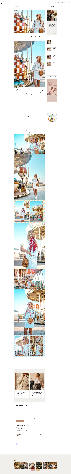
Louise (20, 434)
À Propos (54, 2)
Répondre (41, 427)
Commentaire (18, 409)
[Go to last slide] (16, 385)
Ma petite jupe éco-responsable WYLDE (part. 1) (38, 365)
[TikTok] (16, 6)
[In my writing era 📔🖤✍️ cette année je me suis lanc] (24, 465)
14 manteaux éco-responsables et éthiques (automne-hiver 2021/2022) (21, 393)
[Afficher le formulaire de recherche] (49, 6)
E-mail (26, 418)
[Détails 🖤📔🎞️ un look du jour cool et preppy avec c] (53, 465)
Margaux (19, 427)
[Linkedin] (18, 6)
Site (35, 418)
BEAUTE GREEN (63, 2)
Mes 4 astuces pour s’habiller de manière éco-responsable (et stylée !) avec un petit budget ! (37, 393)
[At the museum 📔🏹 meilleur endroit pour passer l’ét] (39, 465)
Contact (50, 456)
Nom (16, 418)
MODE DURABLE (58, 2)
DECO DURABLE (68, 2)
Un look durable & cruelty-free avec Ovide (19, 365)
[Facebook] (17, 6)
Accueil (51, 2)
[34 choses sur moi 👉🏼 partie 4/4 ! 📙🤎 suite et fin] (32, 465)
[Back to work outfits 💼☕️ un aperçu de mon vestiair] (17, 465)
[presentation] (49, 42)
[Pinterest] (15, 6)
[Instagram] (14, 6)
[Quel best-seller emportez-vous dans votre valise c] (46, 465)
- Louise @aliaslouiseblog (52, 33)
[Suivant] (42, 385)
